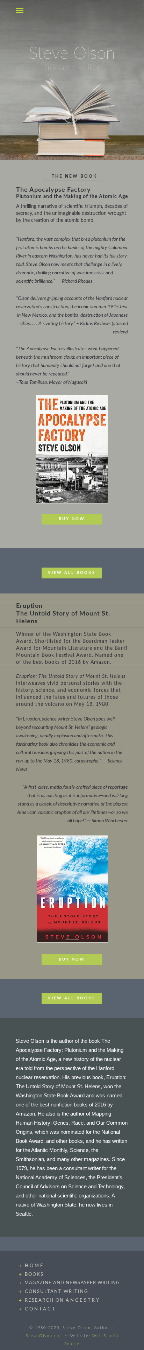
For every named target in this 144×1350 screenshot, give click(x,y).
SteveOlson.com (44, 1336)
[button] (20, 10)
